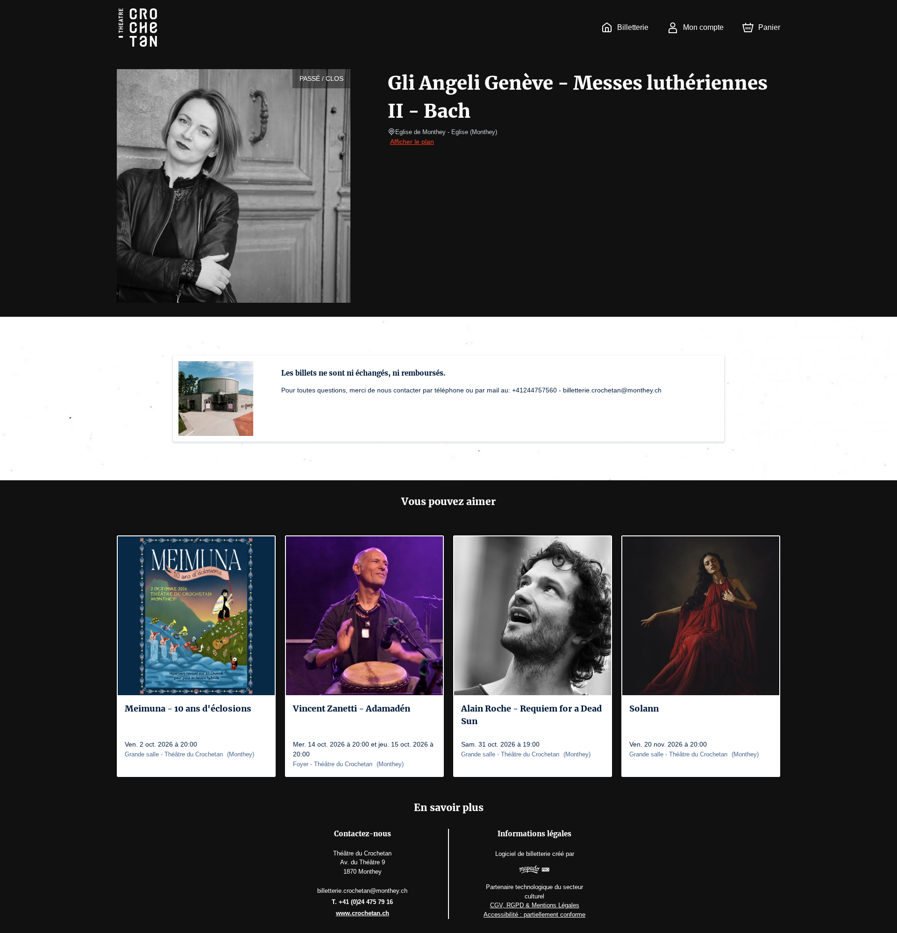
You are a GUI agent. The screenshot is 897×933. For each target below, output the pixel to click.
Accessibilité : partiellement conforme (534, 914)
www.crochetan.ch (362, 913)
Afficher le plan (412, 141)
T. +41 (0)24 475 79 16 (362, 901)
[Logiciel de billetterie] (534, 870)
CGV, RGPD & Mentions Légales (534, 905)
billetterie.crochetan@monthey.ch (362, 890)
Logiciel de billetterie (522, 853)
